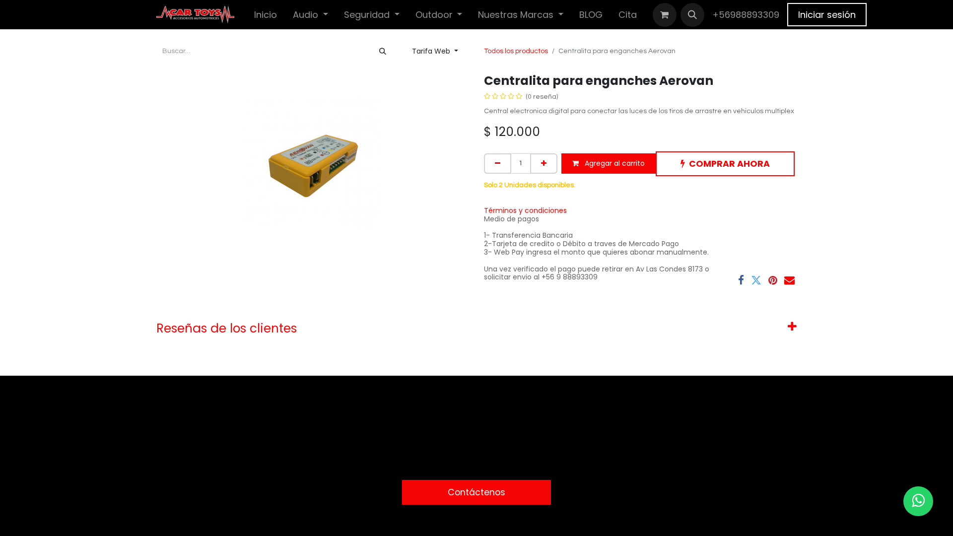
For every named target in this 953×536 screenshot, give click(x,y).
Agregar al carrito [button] (614, 163)
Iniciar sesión (827, 14)
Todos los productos (516, 51)
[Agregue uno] (543, 163)
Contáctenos (476, 492)
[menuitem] (265, 14)
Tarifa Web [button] (432, 51)
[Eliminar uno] (497, 163)
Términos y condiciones (525, 210)
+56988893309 (745, 14)
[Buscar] (382, 51)
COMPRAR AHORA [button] (729, 164)
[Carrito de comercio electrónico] (665, 15)
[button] (692, 15)
